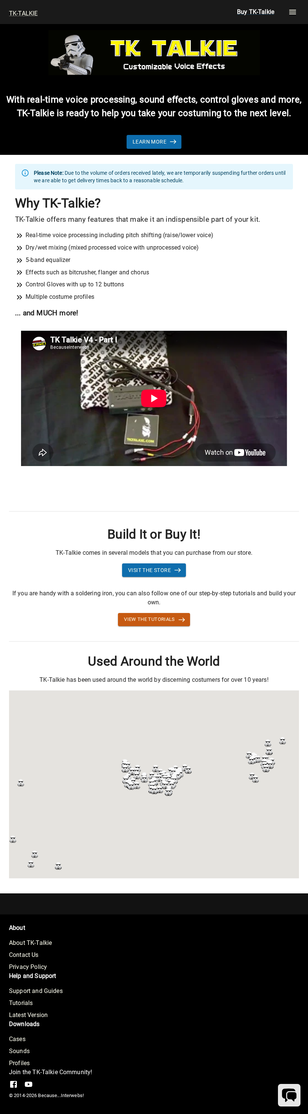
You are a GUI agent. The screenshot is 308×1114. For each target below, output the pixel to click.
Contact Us (24, 954)
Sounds (19, 1051)
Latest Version (28, 1015)
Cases (17, 1039)
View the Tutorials (149, 619)
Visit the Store (149, 570)
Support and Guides (36, 990)
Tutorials (21, 1003)
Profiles (19, 1063)
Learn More (149, 142)
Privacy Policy (28, 966)
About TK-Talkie (30, 942)
